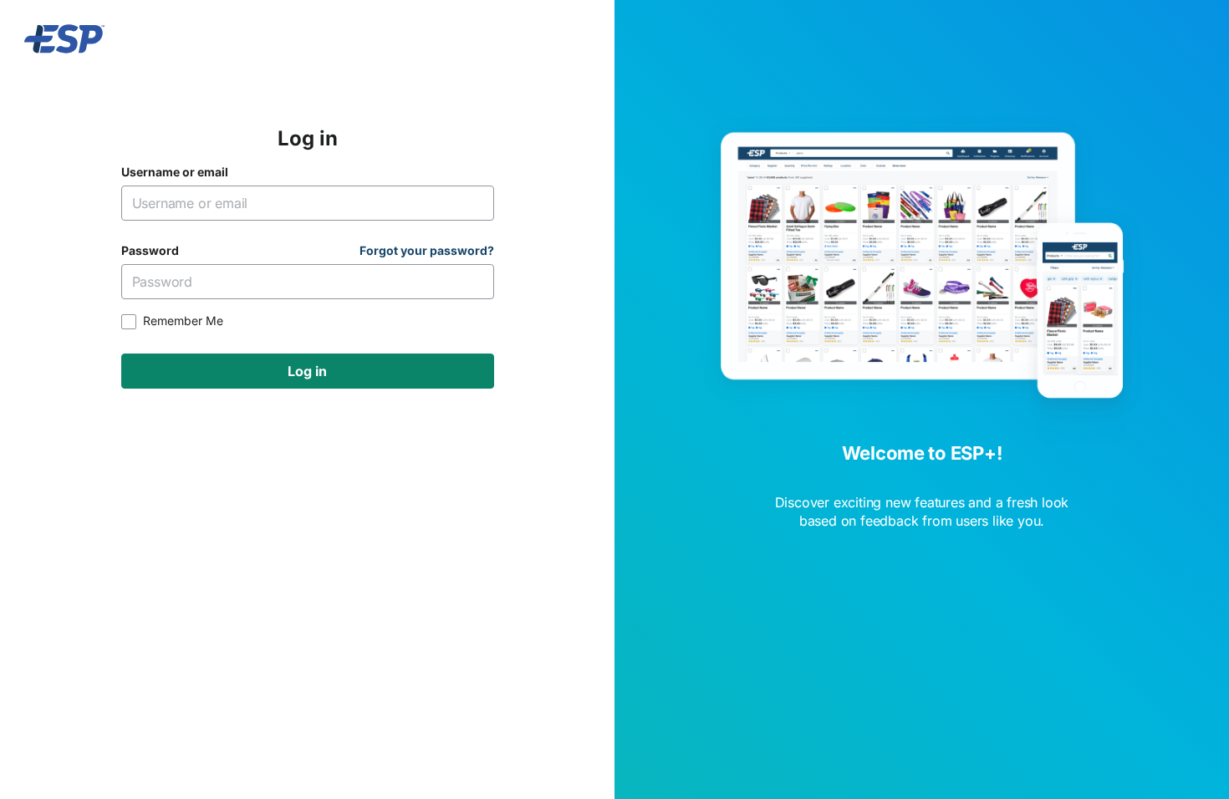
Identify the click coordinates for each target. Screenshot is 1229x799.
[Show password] (473, 281)
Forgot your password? (427, 250)
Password (150, 250)
